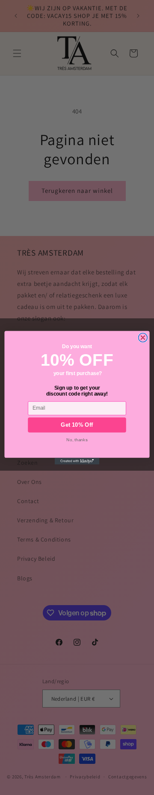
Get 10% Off (77, 425)
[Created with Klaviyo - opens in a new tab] (77, 460)
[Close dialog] (142, 337)
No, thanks (77, 439)
